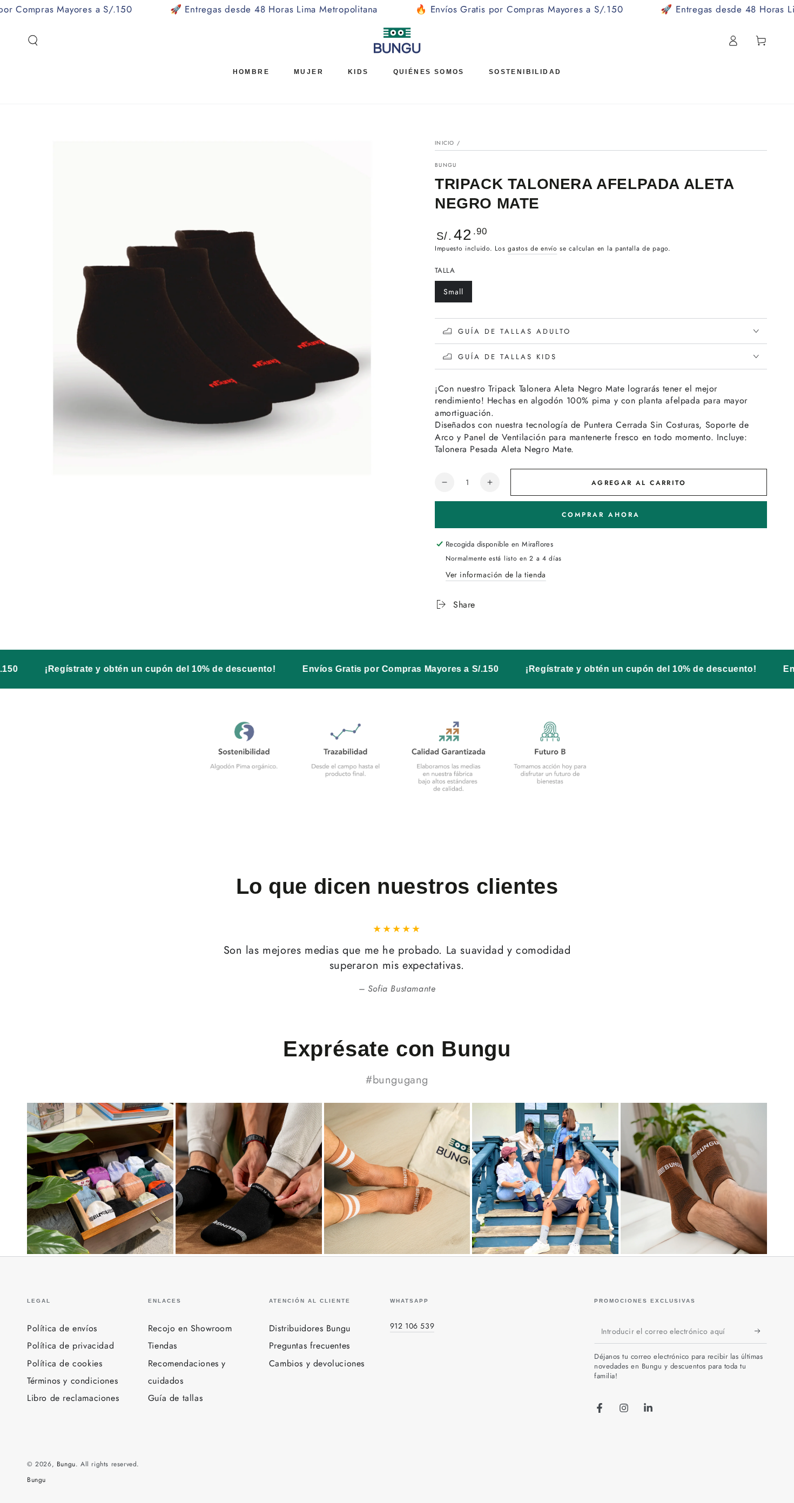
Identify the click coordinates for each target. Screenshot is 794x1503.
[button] (33, 40)
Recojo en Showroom (190, 1328)
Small (457, 294)
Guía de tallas (175, 1398)
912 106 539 (412, 1325)
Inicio (445, 143)
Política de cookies (64, 1363)
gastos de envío (532, 248)
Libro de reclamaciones (73, 1398)
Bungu (446, 165)
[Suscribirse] (761, 1331)
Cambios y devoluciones (317, 1363)
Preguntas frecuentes (309, 1345)
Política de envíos (62, 1328)
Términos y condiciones (72, 1380)
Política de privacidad (70, 1345)
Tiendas (162, 1345)
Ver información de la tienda (496, 574)
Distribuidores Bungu (310, 1328)
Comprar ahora (601, 515)
